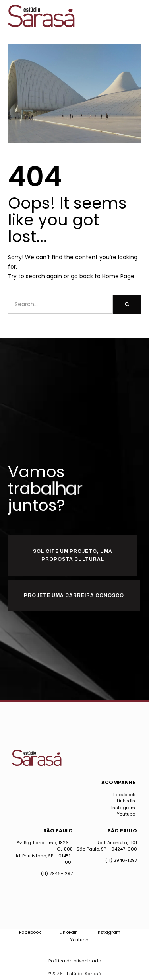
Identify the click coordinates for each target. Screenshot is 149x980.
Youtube (126, 814)
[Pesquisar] (127, 304)
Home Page (118, 276)
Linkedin (126, 801)
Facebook (124, 794)
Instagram (123, 807)
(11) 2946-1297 (57, 873)
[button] (134, 16)
